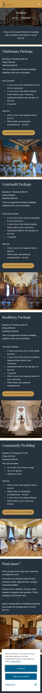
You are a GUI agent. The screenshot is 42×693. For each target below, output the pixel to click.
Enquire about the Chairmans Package (18, 133)
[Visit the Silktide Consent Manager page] (35, 684)
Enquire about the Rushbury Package (18, 394)
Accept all (21, 668)
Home (15, 18)
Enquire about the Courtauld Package (18, 265)
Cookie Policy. (15, 661)
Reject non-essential (21, 676)
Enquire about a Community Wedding (18, 512)
